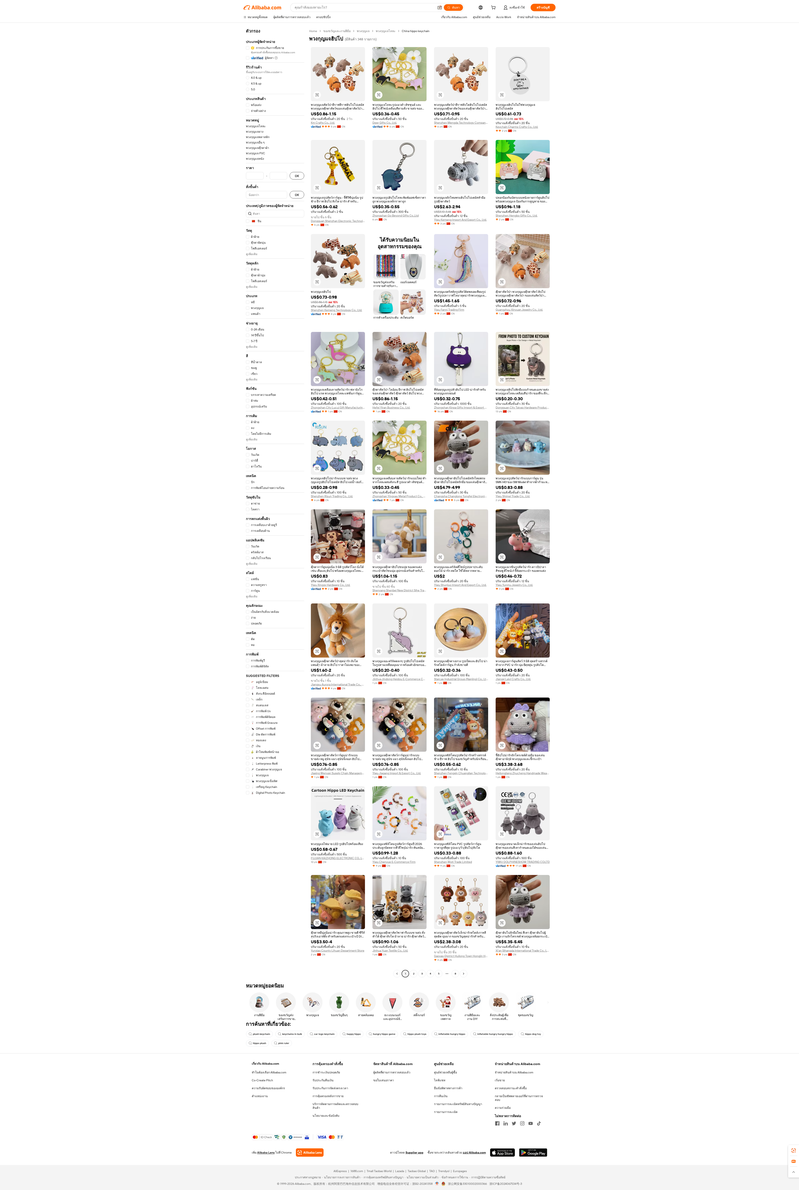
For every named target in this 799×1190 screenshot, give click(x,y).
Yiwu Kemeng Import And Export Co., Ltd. (460, 219)
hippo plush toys (416, 1034)
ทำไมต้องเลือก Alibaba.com (269, 1072)
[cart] (494, 8)
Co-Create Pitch (262, 1080)
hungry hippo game (384, 1034)
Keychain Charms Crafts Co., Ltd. (517, 126)
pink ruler (283, 1043)
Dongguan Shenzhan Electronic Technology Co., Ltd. (338, 221)
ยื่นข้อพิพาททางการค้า (448, 1088)
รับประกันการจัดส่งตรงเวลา (330, 1088)
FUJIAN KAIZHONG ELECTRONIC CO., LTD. (338, 858)
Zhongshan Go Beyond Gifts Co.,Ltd (395, 215)
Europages (460, 1171)
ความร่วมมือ (503, 1107)
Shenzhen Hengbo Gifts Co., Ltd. (516, 215)
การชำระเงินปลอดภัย (326, 1072)
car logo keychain (324, 1034)
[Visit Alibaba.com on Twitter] (513, 1123)
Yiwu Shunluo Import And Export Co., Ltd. (460, 585)
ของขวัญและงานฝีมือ (337, 31)
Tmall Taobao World (379, 1171)
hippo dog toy (533, 1034)
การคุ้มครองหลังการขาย (328, 1096)
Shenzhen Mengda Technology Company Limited (461, 122)
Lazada (399, 1171)
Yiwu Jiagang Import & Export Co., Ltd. (396, 773)
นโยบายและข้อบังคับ (326, 1115)
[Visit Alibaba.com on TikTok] (538, 1123)
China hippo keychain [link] (415, 31)
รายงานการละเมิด (446, 1112)
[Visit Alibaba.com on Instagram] (522, 1123)
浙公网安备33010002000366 (467, 1183)
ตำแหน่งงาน (260, 1096)
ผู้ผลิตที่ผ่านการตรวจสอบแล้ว (391, 1072)
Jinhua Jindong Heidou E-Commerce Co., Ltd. (399, 679)
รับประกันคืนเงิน (323, 1080)
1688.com (356, 1171)
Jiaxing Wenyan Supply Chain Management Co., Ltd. (338, 773)
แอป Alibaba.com (474, 1152)
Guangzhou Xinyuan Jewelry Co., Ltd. (519, 309)
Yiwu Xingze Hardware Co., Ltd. (330, 585)
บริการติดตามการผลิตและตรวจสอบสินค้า (335, 1105)
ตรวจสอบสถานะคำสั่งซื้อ (511, 1088)
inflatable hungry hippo (451, 1034)
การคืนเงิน (441, 1096)
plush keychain (261, 1034)
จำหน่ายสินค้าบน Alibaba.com (514, 1072)
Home (313, 31)
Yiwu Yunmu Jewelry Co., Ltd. (514, 585)
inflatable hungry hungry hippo (495, 1034)
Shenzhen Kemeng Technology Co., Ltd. (336, 310)
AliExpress (340, 1171)
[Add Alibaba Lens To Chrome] (310, 1152)
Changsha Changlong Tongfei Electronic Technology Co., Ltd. (461, 496)
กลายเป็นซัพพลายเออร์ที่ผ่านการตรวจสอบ (519, 1098)
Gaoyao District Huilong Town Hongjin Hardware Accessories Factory (461, 956)
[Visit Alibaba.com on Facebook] (497, 1123)
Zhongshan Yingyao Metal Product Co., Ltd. (399, 496)
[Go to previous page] (397, 973)
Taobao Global (417, 1171)
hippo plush (259, 1043)
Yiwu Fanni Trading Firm (449, 309)
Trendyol (443, 1171)
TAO (432, 1171)
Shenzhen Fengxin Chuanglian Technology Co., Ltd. (461, 773)
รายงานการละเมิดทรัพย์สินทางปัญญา (458, 1104)
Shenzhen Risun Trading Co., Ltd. (332, 496)
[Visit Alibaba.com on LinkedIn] (505, 1123)
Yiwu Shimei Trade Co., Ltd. (513, 496)
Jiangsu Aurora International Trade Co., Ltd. (338, 684)
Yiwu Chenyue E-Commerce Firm (394, 862)
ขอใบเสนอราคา (383, 1080)
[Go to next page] (463, 973)
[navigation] (275, 503)
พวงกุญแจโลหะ (386, 31)
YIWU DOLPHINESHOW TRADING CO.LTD (523, 862)
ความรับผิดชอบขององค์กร (268, 1088)
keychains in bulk (292, 1034)
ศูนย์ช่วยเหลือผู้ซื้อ (445, 1072)
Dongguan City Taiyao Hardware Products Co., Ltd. (523, 407)
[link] (793, 1150)
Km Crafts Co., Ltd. (323, 122)
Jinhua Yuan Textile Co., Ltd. (390, 950)
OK (297, 176)
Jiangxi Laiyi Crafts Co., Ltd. (513, 679)
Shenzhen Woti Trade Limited (453, 862)
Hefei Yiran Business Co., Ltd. (391, 407)
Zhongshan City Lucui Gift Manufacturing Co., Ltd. (338, 407)
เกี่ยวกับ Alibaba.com (265, 1063)
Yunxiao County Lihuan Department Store (337, 950)
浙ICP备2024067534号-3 (505, 1183)
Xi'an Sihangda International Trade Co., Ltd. (523, 950)
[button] (439, 7)
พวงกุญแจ (363, 31)
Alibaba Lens (266, 1152)
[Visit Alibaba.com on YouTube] (530, 1123)
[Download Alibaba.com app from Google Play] (533, 1152)
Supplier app (414, 1152)
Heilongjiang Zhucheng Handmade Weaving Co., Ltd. (523, 773)
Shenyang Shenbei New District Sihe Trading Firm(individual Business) (399, 590)
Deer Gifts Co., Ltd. (384, 122)
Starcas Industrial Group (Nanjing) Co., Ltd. (461, 679)
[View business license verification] (437, 1184)
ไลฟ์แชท (439, 1080)
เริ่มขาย (500, 1080)
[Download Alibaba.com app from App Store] (502, 1152)
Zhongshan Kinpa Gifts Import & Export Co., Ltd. (461, 407)
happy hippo (354, 1034)
